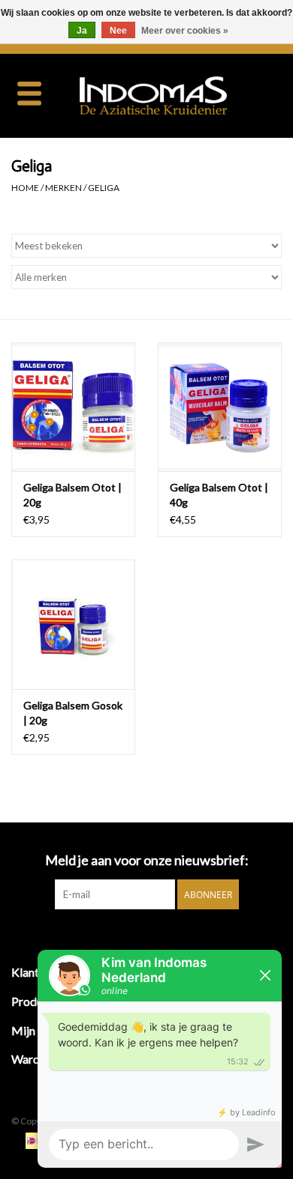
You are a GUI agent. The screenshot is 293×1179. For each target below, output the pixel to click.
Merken (63, 187)
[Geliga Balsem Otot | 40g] (220, 407)
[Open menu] (29, 93)
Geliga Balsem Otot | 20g (72, 495)
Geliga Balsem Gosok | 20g (72, 713)
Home (25, 187)
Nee (118, 30)
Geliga (103, 187)
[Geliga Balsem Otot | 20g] (73, 407)
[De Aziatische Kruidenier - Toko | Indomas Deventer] (176, 94)
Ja (82, 30)
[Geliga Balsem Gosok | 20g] (73, 624)
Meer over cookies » (184, 30)
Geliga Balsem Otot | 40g (219, 495)
